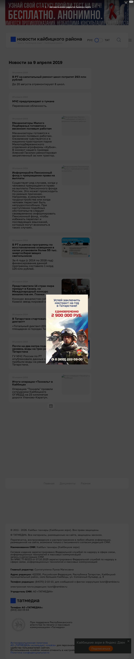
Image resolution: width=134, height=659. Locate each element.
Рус (90, 40)
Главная (49, 483)
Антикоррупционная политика (29, 642)
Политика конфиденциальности (29, 652)
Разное (86, 483)
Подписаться (100, 648)
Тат (107, 40)
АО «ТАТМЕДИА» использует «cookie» (33, 645)
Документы (68, 483)
